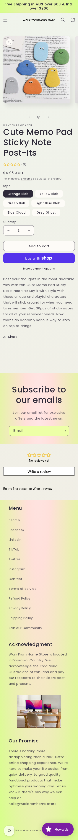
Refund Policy (20, 598)
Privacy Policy (20, 608)
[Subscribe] (64, 431)
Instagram (17, 569)
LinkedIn (15, 540)
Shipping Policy (21, 618)
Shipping (26, 178)
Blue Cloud (17, 212)
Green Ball (16, 203)
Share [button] (13, 337)
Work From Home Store (32, 830)
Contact (15, 579)
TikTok (14, 549)
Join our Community (25, 628)
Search (14, 520)
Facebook (16, 530)
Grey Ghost (46, 212)
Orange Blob (18, 194)
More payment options (39, 268)
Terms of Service (23, 589)
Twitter (14, 559)
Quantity (9, 222)
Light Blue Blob (48, 203)
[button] (5, 20)
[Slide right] (48, 117)
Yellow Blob (48, 194)
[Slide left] (29, 117)
